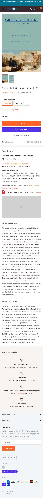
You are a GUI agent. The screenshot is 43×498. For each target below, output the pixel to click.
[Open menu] (3, 9)
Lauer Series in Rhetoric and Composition (15, 164)
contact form (20, 393)
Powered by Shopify (7, 494)
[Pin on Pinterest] (32, 141)
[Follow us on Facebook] (3, 467)
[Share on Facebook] (28, 141)
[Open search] (31, 9)
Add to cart (21, 123)
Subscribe (8, 448)
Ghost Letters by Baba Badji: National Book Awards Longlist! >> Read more (21, 3)
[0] (39, 9)
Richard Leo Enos (8, 93)
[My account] (35, 9)
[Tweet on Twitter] (35, 141)
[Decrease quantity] (11, 116)
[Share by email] (39, 141)
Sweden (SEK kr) (7, 457)
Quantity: (5, 116)
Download (38, 192)
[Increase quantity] (22, 116)
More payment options (21, 135)
